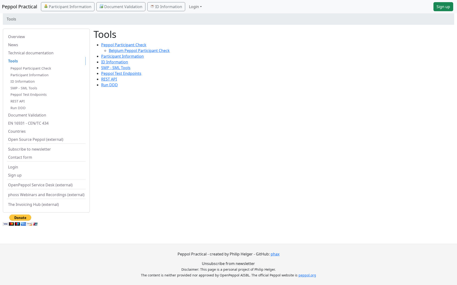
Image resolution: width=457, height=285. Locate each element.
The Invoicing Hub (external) (33, 204)
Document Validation (122, 6)
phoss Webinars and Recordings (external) (46, 194)
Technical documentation (31, 53)
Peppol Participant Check (30, 68)
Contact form (20, 157)
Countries (17, 131)
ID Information (168, 6)
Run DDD (18, 108)
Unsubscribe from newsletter (228, 263)
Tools (13, 61)
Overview (16, 36)
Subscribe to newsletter (29, 149)
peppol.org (307, 275)
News (13, 44)
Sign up (443, 6)
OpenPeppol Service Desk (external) (40, 185)
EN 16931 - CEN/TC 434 (28, 123)
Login (13, 167)
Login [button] (194, 6)
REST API (17, 101)
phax (275, 254)
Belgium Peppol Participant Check (139, 50)
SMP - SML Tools (23, 88)
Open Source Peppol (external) (35, 139)
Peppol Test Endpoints (28, 94)
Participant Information (69, 6)
